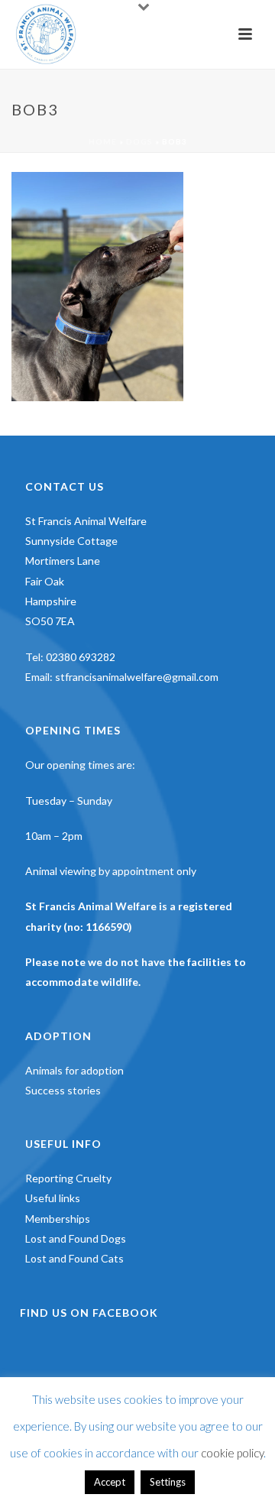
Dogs (139, 141)
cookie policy (232, 1453)
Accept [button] (109, 1482)
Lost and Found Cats (74, 1258)
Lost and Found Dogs (75, 1238)
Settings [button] (168, 1482)
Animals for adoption (74, 1070)
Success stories (63, 1090)
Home (103, 141)
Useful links (52, 1197)
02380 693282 (80, 656)
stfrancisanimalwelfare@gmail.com (136, 676)
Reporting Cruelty (68, 1178)
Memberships (57, 1218)
